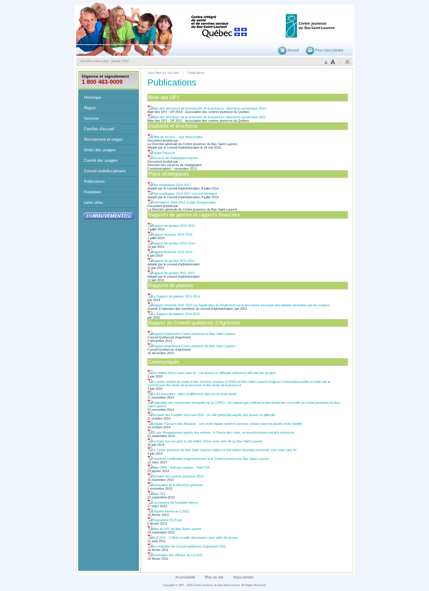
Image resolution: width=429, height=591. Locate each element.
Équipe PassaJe (163, 152)
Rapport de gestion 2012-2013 (173, 261)
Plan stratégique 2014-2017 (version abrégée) (184, 193)
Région (90, 108)
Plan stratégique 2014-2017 (171, 185)
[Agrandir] (332, 61)
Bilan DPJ (159, 494)
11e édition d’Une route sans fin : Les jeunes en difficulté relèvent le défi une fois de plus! (214, 373)
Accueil (293, 50)
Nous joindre (243, 577)
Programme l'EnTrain (167, 520)
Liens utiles (93, 202)
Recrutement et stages (103, 139)
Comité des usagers (101, 160)
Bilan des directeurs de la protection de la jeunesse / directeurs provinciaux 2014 (209, 108)
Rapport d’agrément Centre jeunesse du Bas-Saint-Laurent (193, 334)
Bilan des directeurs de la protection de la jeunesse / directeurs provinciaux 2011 (209, 117)
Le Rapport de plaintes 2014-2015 (176, 314)
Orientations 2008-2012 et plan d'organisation (184, 202)
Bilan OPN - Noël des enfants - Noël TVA (181, 467)
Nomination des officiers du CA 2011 (177, 555)
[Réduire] (326, 61)
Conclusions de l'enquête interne (175, 502)
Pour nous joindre (329, 50)
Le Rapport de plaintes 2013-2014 (176, 296)
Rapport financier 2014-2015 (172, 234)
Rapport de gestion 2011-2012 (173, 273)
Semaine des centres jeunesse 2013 (178, 476)
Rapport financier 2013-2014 (172, 252)
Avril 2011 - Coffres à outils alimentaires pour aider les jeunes (195, 537)
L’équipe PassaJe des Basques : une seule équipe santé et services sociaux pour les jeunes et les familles (227, 423)
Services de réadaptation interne (175, 158)
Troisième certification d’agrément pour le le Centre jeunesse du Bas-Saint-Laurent (210, 458)
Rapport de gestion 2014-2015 (173, 225)
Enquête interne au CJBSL (170, 511)
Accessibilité (185, 577)
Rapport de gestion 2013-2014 (173, 243)
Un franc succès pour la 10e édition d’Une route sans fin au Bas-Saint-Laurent (207, 441)
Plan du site (214, 577)
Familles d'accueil (99, 129)
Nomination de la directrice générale (177, 485)
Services (91, 118)
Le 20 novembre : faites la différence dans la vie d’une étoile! (194, 394)
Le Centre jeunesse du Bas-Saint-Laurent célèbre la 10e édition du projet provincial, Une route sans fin (224, 450)
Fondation (92, 192)
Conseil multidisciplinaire (105, 171)
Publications (94, 181)
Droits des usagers (100, 150)
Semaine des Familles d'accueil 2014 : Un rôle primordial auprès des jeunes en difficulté (213, 415)
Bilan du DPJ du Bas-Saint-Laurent (176, 529)
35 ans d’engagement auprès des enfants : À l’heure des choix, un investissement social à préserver (223, 432)
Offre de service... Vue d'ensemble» (177, 137)
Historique (92, 97)
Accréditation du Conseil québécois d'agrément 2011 (189, 546)
